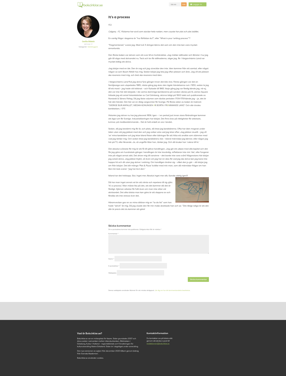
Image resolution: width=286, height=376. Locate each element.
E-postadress (113, 266)
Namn (111, 259)
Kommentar (113, 234)
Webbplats (112, 273)
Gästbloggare (93, 47)
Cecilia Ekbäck (88, 41)
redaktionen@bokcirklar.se (158, 343)
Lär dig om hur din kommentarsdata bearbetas (172, 290)
